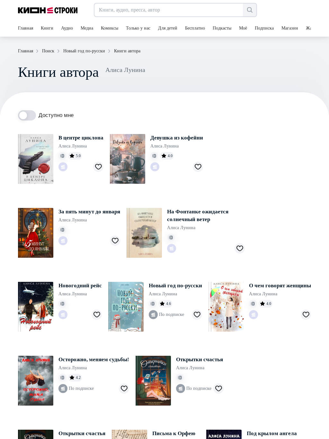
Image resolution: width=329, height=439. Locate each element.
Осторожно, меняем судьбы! (93, 359)
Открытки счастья (199, 359)
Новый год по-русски (175, 285)
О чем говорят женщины (280, 285)
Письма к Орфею (173, 433)
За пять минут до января (89, 212)
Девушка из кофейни (176, 138)
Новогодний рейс (80, 285)
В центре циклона (80, 138)
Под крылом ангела (272, 433)
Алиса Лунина (72, 146)
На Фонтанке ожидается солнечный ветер (197, 215)
